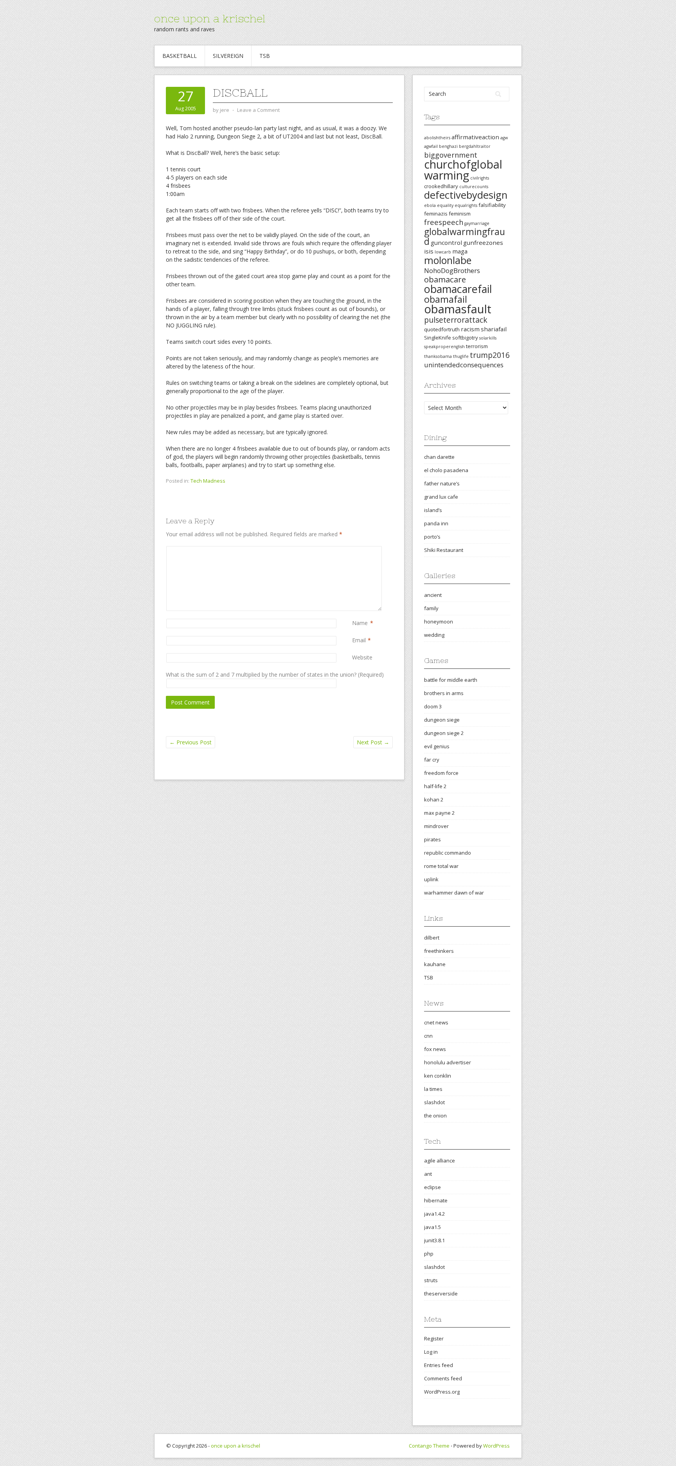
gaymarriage (476, 223)
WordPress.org (442, 1391)
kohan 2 (433, 799)
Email (359, 640)
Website (362, 657)
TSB (264, 55)
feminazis (436, 213)
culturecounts (473, 186)
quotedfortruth (442, 329)
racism (470, 329)
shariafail (494, 329)
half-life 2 (435, 786)
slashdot (434, 1102)
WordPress (496, 1445)
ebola (430, 205)
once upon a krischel (209, 18)
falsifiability (492, 204)
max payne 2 (439, 812)
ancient (433, 594)
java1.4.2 (434, 1213)
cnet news (436, 1022)
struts (431, 1280)
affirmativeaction (475, 137)
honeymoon (438, 621)
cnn (428, 1035)
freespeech (443, 222)
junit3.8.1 (434, 1240)
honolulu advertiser (447, 1062)
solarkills (487, 338)
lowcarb (443, 252)
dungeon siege (442, 719)
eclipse (432, 1187)
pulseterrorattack (455, 319)
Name (360, 623)
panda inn (436, 523)
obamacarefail (458, 289)
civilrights (479, 178)
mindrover (436, 826)
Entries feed (438, 1365)
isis (428, 251)
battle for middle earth (450, 679)
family (431, 608)
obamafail (445, 299)
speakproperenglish (444, 346)
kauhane (435, 964)
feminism (460, 213)
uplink (431, 879)
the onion (435, 1115)
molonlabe (447, 260)
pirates (432, 839)
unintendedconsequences (463, 364)
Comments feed (443, 1378)
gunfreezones (483, 242)
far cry (431, 759)
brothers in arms (444, 693)
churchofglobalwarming (463, 169)
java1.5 (432, 1227)
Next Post (373, 742)
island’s (433, 510)
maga (459, 251)
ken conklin (437, 1075)
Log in (431, 1351)
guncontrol (446, 242)
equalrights (466, 205)
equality (445, 205)
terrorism (477, 346)
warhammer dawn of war (454, 892)
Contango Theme (429, 1445)
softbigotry (465, 337)
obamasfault (457, 309)
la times (433, 1088)
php (428, 1253)
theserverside (441, 1293)
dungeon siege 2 (444, 733)
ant (428, 1173)
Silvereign (228, 55)
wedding (434, 634)
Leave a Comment (258, 109)
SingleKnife (437, 337)
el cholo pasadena (446, 470)
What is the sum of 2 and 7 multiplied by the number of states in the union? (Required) (275, 674)
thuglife (461, 356)
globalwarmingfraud (464, 236)
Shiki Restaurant (443, 549)
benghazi (448, 146)
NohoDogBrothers (452, 270)
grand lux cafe (441, 496)
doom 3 (433, 706)
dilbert (431, 937)
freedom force (441, 772)
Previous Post (190, 742)
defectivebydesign (465, 195)
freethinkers (439, 950)
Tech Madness (208, 480)
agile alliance (439, 1160)
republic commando (447, 852)
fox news (435, 1049)
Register (434, 1338)
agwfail (431, 146)
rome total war (441, 866)
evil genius (436, 746)
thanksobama (438, 356)
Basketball (179, 55)
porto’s (432, 536)
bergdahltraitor (475, 146)
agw (504, 137)
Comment (353, 550)
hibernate (436, 1200)
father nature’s (442, 483)
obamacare (445, 279)
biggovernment (450, 155)
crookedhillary (441, 186)
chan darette (439, 456)
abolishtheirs (437, 137)
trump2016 (490, 355)
